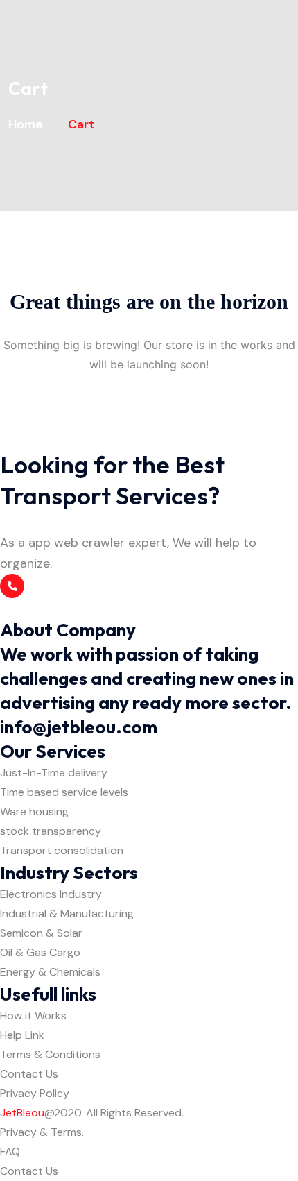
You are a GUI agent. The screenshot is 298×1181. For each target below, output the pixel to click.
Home (28, 124)
